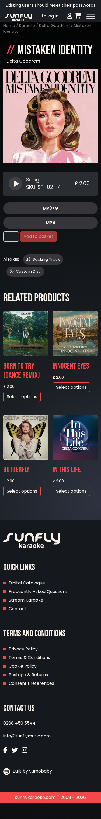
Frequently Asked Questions (38, 591)
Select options (22, 397)
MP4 (50, 223)
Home (9, 25)
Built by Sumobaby (32, 771)
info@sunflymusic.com (27, 736)
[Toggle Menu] (90, 16)
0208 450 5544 (19, 723)
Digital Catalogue (27, 583)
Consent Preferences (31, 683)
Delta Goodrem (54, 25)
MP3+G (50, 208)
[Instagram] (24, 750)
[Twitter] (14, 750)
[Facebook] (5, 750)
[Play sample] (16, 183)
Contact (17, 609)
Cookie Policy (23, 666)
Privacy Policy (23, 649)
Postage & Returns (28, 675)
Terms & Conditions (29, 657)
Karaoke (27, 25)
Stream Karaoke (26, 600)
